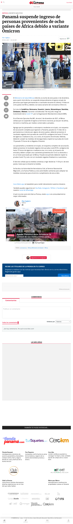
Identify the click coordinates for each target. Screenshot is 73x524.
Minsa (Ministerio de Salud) (35, 248)
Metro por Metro (13, 504)
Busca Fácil (36, 499)
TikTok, (52, 188)
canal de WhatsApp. (26, 190)
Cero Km (48, 504)
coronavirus (23, 248)
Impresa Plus (25, 504)
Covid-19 (29, 114)
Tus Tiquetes (25, 499)
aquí (47, 194)
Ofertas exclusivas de (64, 289)
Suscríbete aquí (18, 184)
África (46, 248)
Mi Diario (36, 494)
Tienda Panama (37, 504)
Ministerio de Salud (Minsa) (24, 98)
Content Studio (13, 499)
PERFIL (68, 522)
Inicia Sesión (36, 6)
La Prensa (25, 494)
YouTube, (38, 188)
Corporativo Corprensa (14, 494)
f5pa (59, 499)
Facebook (60, 188)
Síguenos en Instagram (38, 258)
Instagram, (46, 188)
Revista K (59, 494)
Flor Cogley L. (6, 38)
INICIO (4, 522)
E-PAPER (47, 522)
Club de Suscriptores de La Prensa (47, 499)
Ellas (48, 494)
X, (56, 188)
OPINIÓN (25, 522)
